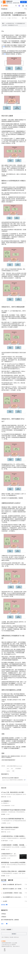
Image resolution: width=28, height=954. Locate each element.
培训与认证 (16, 937)
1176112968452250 (5, 805)
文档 (2, 937)
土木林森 (3, 867)
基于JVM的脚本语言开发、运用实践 (10, 919)
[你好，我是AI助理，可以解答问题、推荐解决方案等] (19, 5)
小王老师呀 (3, 823)
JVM (4, 46)
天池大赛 (11, 937)
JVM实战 (3, 913)
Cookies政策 (14, 943)
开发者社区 (6, 937)
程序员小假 (3, 796)
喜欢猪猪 (3, 814)
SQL (12, 768)
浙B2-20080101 (16, 946)
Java (8, 768)
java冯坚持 (3, 858)
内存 (5, 54)
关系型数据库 (18, 768)
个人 (25, 9)
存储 (13, 771)
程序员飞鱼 (3, 831)
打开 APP (23, 2)
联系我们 (14, 934)
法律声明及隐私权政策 (6, 943)
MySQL (8, 771)
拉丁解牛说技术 (4, 840)
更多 (2, 923)
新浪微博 (9, 929)
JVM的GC (3, 916)
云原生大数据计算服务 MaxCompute (14, 766)
